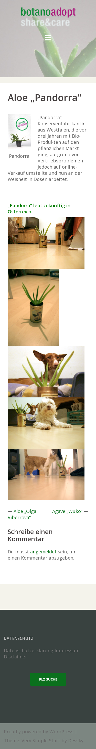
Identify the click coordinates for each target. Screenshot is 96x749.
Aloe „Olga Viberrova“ (22, 514)
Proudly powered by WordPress (38, 731)
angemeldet (43, 551)
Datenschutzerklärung (28, 650)
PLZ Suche (48, 679)
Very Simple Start (41, 740)
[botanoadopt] (48, 17)
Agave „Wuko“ (67, 511)
